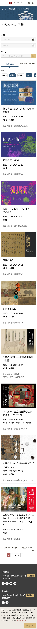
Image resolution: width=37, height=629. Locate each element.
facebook (3, 583)
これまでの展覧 (23, 9)
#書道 (4, 75)
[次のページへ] (25, 555)
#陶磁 (20, 75)
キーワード (5, 51)
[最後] (28, 555)
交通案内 (31, 576)
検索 (33, 56)
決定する (30, 625)
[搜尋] (33, 3)
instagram (7, 583)
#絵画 (12, 75)
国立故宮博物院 (15, 3)
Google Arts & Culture (14, 583)
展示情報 (11, 9)
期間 (3, 35)
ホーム (3, 9)
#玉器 (29, 75)
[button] (2, 3)
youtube (10, 583)
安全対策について (23, 620)
